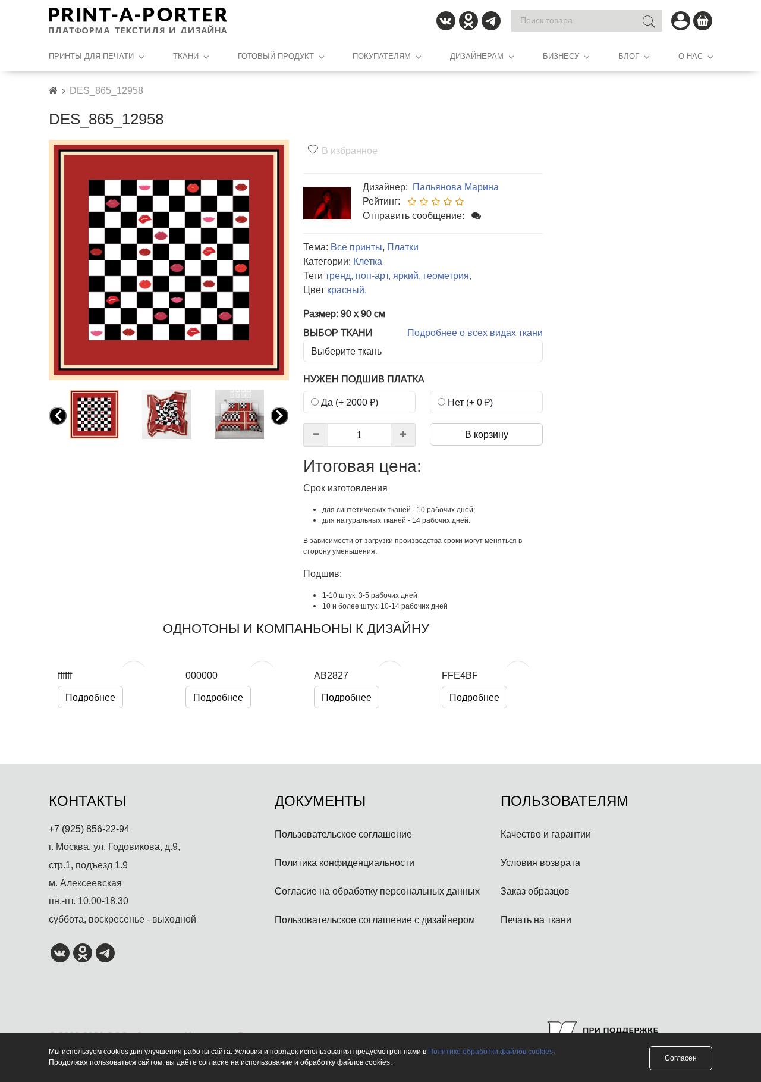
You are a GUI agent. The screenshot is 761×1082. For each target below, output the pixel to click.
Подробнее (90, 697)
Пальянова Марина (454, 186)
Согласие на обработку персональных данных (377, 891)
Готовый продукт (276, 56)
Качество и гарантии (546, 834)
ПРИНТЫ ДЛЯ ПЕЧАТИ (91, 56)
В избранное (350, 150)
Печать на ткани (536, 919)
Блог (628, 56)
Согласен (681, 1057)
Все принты (356, 247)
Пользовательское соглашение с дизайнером (375, 919)
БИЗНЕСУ (561, 56)
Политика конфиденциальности (344, 862)
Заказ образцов (535, 891)
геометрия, (447, 275)
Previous (60, 415)
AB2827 (331, 675)
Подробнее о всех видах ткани (475, 332)
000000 (201, 675)
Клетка (367, 261)
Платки (403, 247)
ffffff (65, 675)
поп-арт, (373, 275)
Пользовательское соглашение (343, 834)
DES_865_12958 (106, 90)
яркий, (407, 275)
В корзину (486, 434)
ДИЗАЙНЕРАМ (477, 56)
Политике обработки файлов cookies (490, 1051)
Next (281, 415)
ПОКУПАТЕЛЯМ (382, 56)
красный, (347, 289)
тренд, (339, 275)
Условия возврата (540, 862)
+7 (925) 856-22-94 (89, 828)
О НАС (690, 56)
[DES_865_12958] (169, 258)
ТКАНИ (186, 56)
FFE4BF (460, 675)
